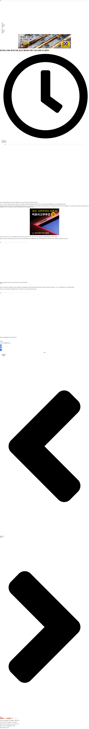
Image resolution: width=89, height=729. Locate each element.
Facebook (3, 354)
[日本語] (4, 718)
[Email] (44, 348)
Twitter (3, 355)
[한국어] (6, 718)
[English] (1, 718)
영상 (3, 27)
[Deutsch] (3, 718)
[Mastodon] (44, 347)
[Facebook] (44, 345)
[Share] (44, 350)
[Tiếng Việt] (10, 718)
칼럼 (3, 26)
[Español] (8, 718)
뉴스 (3, 24)
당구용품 (3, 25)
